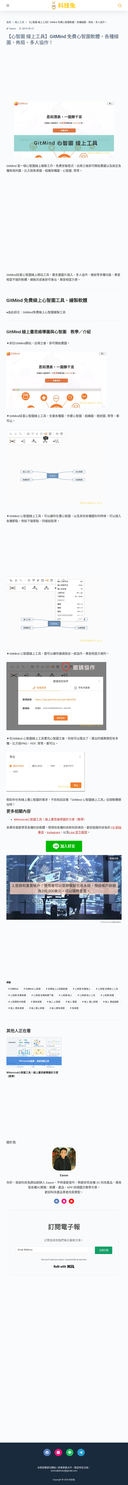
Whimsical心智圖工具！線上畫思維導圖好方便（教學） (50, 819)
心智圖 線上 (65, 995)
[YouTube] (71, 1201)
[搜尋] (120, 5)
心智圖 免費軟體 (17, 995)
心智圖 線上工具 (86, 995)
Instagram (53, 832)
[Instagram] (64, 1201)
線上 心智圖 (53, 1002)
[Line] (70, 1452)
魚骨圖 (74, 1008)
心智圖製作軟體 (17, 1002)
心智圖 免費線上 (82, 989)
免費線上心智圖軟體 (56, 989)
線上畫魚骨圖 (57, 1008)
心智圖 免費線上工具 (107, 989)
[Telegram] (81, 1452)
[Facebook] (56, 1201)
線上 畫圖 (71, 1002)
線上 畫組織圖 (111, 1002)
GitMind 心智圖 (32, 989)
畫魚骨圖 (36, 1002)
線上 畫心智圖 (90, 1002)
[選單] (7, 5)
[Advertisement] (64, 71)
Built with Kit (64, 1266)
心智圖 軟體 (107, 995)
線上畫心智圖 (36, 1008)
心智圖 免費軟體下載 (42, 995)
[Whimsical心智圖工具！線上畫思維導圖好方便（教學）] (34, 1052)
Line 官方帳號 (78, 832)
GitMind (13, 989)
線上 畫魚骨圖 (16, 1008)
